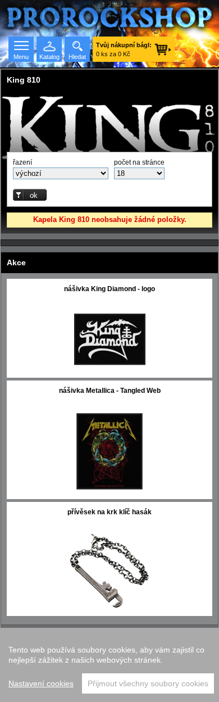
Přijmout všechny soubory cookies (148, 683)
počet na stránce (139, 162)
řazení (22, 162)
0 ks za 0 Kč (124, 49)
